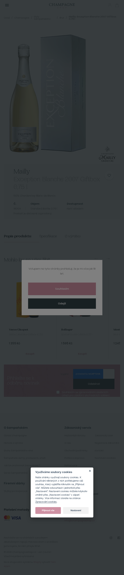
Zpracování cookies (46, 501)
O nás (67, 443)
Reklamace (70, 465)
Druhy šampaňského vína (18, 450)
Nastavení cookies (105, 458)
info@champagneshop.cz (79, 520)
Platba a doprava (74, 458)
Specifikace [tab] (48, 236)
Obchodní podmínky (75, 450)
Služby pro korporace (15, 491)
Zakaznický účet (104, 435)
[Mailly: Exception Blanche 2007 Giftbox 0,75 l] (57, 94)
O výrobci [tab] (73, 236)
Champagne (21, 18)
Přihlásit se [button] (109, 5)
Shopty (37, 562)
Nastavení (76, 510)
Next (108, 258)
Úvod (7, 18)
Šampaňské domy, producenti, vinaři (25, 458)
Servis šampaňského (16, 472)
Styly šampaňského (42, 18)
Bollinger (67, 329)
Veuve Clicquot (18, 329)
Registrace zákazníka (107, 443)
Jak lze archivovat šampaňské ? (22, 465)
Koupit (30, 354)
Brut (62, 18)
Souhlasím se (86, 394)
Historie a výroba (13, 443)
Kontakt (99, 450)
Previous (96, 258)
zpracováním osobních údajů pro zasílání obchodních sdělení (86, 393)
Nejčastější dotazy (74, 435)
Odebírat (94, 384)
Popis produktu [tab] (17, 236)
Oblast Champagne (15, 435)
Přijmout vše (48, 510)
